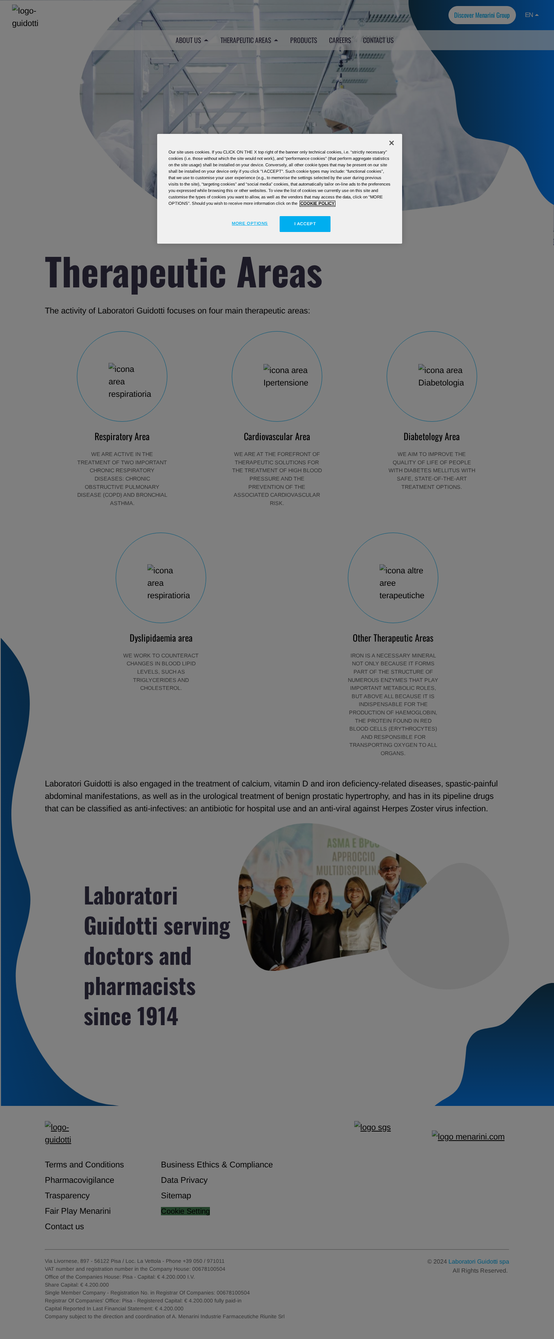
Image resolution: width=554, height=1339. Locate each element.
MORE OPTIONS (250, 223)
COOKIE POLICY (317, 203)
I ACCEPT (305, 224)
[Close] (391, 143)
